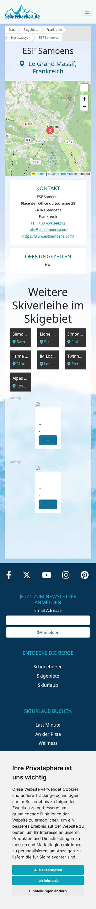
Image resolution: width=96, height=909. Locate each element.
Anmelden (49, 632)
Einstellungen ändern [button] (48, 891)
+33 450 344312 (52, 223)
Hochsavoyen (20, 37)
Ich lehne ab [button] (48, 880)
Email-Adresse (48, 610)
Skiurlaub (48, 685)
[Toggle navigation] (87, 12)
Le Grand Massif (51, 63)
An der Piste (48, 734)
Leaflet (40, 173)
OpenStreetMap (62, 173)
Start (11, 29)
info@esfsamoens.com (48, 229)
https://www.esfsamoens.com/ (48, 236)
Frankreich (54, 29)
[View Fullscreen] (84, 88)
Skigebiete (31, 29)
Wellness (48, 743)
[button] (50, 130)
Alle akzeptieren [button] (48, 870)
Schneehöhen (48, 666)
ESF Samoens (48, 37)
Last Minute (48, 725)
